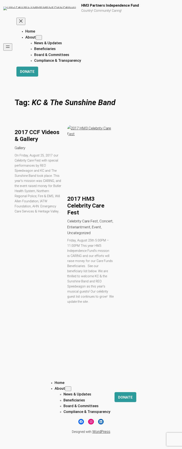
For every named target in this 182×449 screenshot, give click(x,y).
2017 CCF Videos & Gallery (37, 135)
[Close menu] (20, 21)
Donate (27, 71)
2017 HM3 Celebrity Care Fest (85, 205)
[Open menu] (7, 47)
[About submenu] (39, 37)
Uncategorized (79, 233)
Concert (106, 221)
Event (96, 227)
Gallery (20, 148)
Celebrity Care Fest (82, 221)
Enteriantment (78, 227)
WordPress (101, 431)
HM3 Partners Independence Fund (110, 5)
